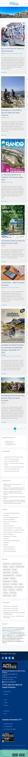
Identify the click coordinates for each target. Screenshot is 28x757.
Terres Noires (11, 589)
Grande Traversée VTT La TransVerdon (12, 528)
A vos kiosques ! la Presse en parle (11, 513)
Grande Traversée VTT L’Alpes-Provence (12, 532)
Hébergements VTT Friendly (9, 536)
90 (15, 431)
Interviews (6, 711)
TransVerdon (16, 53)
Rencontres (6, 542)
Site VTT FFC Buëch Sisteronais (11, 469)
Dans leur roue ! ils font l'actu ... (10, 521)
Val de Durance (13, 592)
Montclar (15, 581)
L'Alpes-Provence (9, 441)
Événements (7, 691)
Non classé (6, 538)
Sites (5, 700)
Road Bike (5, 544)
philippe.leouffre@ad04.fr (10, 682)
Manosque (13, 578)
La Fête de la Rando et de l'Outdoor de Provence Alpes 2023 (12, 177)
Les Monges (6, 578)
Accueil (3, 15)
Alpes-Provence (9, 53)
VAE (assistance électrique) (9, 551)
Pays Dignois (14, 584)
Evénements (6, 523)
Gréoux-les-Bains (6, 572)
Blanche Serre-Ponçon (16, 563)
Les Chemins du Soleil (10, 444)
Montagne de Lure (7, 581)
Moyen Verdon (6, 584)
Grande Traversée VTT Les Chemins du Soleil (13, 530)
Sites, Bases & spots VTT (9, 546)
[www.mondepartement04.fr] (14, 735)
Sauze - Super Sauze (19, 587)
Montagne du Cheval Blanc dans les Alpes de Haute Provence (11, 112)
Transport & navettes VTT (9, 549)
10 (20, 428)
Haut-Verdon (15, 572)
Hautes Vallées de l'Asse (8, 575)
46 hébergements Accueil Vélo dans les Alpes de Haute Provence (12, 398)
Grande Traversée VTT (8, 525)
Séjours (6, 694)
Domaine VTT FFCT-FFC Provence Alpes (13, 457)
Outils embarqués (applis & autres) (11, 540)
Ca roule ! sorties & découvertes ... (11, 517)
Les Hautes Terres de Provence (11, 471)
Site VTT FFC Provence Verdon (11, 459)
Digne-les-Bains (6, 569)
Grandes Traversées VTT (9, 534)
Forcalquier (14, 569)
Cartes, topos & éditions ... (9, 519)
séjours (14, 635)
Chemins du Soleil (12, 356)
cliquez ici (9, 754)
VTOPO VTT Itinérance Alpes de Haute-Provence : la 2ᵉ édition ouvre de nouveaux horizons (13, 493)
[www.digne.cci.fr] (14, 741)
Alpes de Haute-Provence (8, 629)
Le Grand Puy (18, 575)
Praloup (20, 584)
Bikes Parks (6, 515)
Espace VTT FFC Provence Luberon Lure (13, 467)
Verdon (21, 53)
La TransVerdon (9, 443)
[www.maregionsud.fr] (14, 738)
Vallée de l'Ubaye (7, 595)
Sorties (6, 705)
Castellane (5, 566)
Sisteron (5, 589)
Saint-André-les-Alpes (8, 587)
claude (4, 612)
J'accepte (22, 754)
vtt (6, 15)
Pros (5, 713)
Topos (5, 702)
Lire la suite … (4, 72)
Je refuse (15, 754)
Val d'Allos (5, 592)
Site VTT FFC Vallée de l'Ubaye (11, 461)
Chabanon (12, 566)
